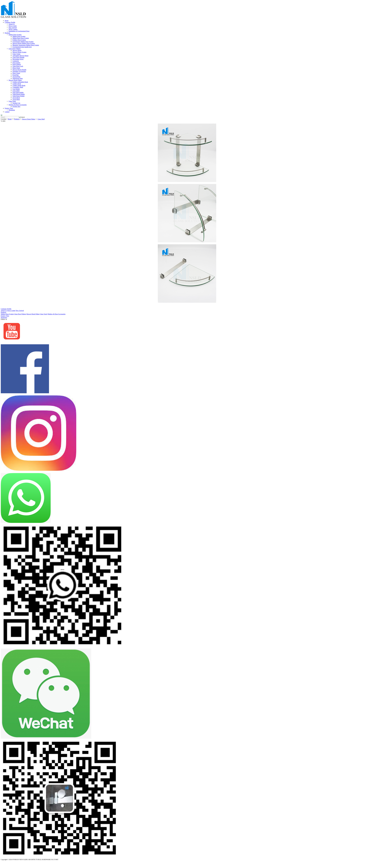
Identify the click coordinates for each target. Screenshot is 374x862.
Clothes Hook (16, 84)
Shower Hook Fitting (15, 80)
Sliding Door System (15, 34)
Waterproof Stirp (17, 78)
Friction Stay (16, 106)
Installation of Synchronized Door (19, 31)
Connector (15, 61)
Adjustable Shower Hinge (20, 55)
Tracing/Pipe (16, 77)
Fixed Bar (15, 75)
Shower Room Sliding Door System (23, 43)
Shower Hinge (16, 50)
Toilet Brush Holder (18, 94)
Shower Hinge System (19, 52)
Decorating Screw (18, 59)
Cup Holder (16, 89)
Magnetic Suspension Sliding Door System (25, 45)
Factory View (9, 108)
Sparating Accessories (19, 71)
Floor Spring (16, 62)
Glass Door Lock (17, 66)
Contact (7, 112)
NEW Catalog (13, 29)
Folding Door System (19, 40)
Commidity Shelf (17, 87)
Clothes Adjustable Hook (20, 82)
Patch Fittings (16, 64)
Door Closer (16, 73)
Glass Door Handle (18, 57)
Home (6, 20)
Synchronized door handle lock (22, 47)
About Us (12, 24)
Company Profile (10, 22)
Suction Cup (16, 103)
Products (7, 33)
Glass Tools (12, 101)
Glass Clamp (16, 54)
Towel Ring (16, 99)
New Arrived (13, 27)
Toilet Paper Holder (18, 96)
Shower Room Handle (19, 69)
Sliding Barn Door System (20, 38)
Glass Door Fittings (15, 48)
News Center (13, 26)
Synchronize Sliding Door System (22, 41)
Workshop (12, 110)
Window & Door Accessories (18, 105)
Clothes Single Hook (18, 85)
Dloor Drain (16, 68)
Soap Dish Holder (18, 92)
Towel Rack (16, 98)
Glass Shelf (15, 91)
